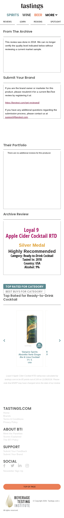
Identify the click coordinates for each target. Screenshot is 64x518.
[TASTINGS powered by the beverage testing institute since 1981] (32, 6)
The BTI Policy (10, 439)
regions (38, 21)
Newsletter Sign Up (13, 471)
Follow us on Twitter (14, 465)
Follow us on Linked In (21, 465)
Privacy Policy (10, 422)
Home (6, 412)
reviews (7, 21)
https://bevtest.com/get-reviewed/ (22, 102)
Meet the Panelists (12, 433)
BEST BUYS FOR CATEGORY (24, 292)
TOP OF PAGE (29, 487)
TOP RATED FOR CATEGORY (24, 287)
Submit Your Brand (13, 454)
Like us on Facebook (7, 465)
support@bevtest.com (16, 117)
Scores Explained (12, 436)
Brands (7, 416)
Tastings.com (53, 501)
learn (23, 21)
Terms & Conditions (13, 419)
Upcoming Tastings (29, 465)
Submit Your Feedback (15, 451)
